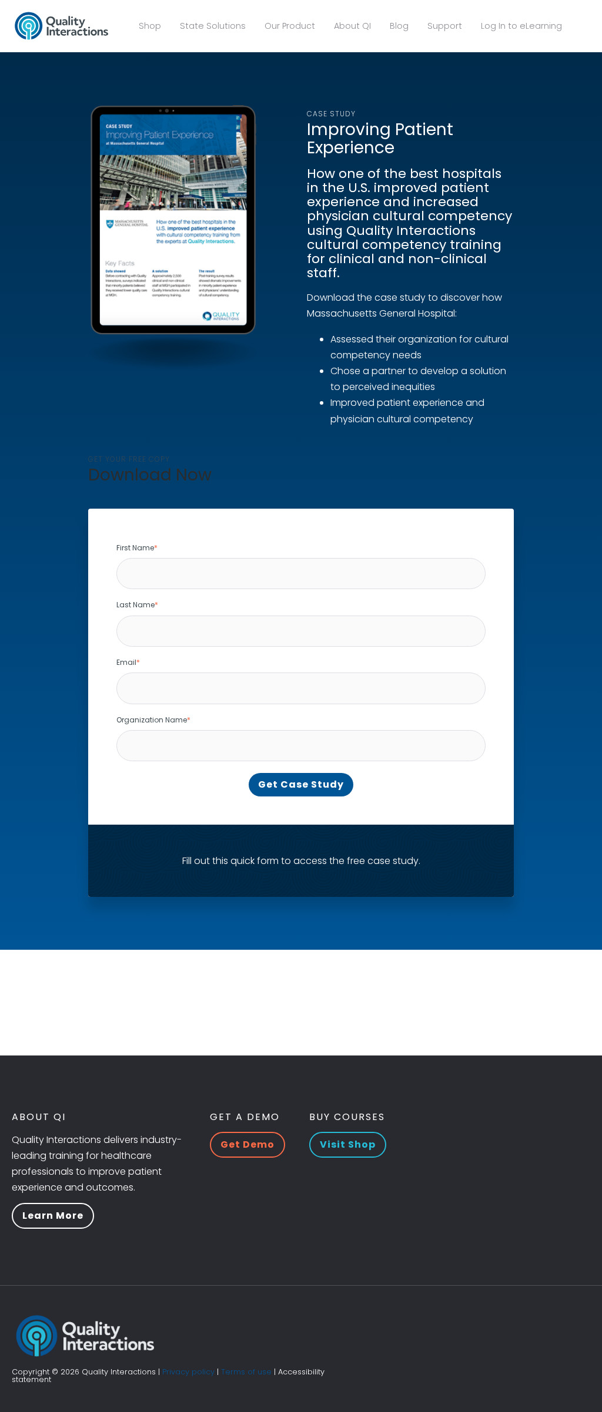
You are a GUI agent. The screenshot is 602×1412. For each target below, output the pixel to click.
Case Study (331, 114)
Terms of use (246, 1372)
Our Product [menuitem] (290, 26)
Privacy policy (188, 1372)
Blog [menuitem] (399, 26)
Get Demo (247, 1144)
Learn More (52, 1215)
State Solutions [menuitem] (213, 26)
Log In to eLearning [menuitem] (521, 26)
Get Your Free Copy (129, 459)
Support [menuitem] (444, 26)
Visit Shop (348, 1144)
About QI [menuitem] (352, 26)
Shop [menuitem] (150, 26)
